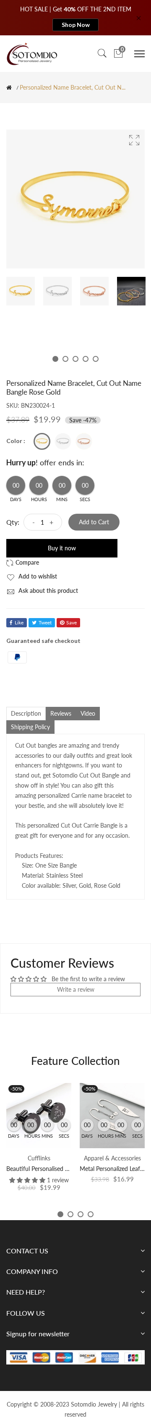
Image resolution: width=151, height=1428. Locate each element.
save (71, 622)
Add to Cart (94, 522)
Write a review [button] (75, 989)
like (19, 622)
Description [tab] (26, 713)
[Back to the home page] (9, 87)
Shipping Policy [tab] (30, 726)
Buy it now (62, 548)
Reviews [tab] (60, 713)
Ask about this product (47, 590)
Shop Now (76, 24)
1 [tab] (55, 359)
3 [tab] (75, 359)
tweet (45, 622)
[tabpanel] (20, 291)
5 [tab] (96, 359)
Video (88, 713)
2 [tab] (65, 359)
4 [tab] (86, 359)
